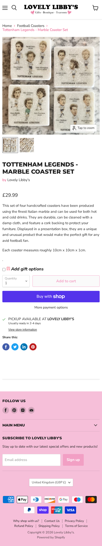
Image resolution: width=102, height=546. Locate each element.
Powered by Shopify (51, 537)
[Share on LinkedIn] (24, 346)
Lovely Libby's (18, 179)
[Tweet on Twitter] (15, 346)
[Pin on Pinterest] (33, 346)
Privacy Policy (74, 521)
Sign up (73, 459)
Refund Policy (23, 526)
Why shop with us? (26, 521)
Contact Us (52, 521)
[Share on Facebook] (5, 346)
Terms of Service (76, 526)
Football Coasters (30, 26)
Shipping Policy (49, 526)
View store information (22, 329)
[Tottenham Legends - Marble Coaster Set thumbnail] (10, 145)
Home (7, 26)
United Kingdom (49, 482)
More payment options (51, 307)
